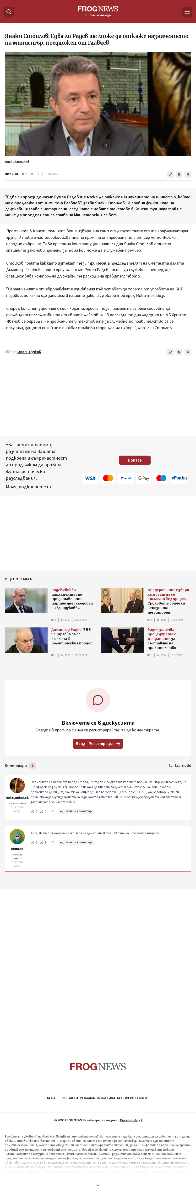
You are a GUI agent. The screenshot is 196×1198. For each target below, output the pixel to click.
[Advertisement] (98, 966)
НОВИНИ (11, 174)
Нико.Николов (17, 797)
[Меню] (187, 12)
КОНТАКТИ (69, 1098)
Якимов (17, 849)
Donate (135, 460)
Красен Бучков (29, 351)
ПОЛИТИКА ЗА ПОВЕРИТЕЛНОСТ (123, 1098)
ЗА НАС (52, 1098)
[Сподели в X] (188, 174)
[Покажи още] (98, 1185)
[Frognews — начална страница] (98, 1066)
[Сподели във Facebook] (179, 174)
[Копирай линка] (170, 174)
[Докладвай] (52, 811)
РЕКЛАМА (87, 1098)
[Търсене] (9, 12)
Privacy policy (130, 1120)
